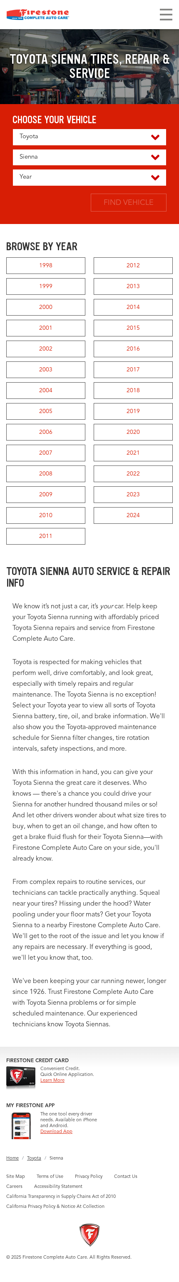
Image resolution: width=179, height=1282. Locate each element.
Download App (56, 1132)
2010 (45, 515)
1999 (45, 286)
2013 (133, 286)
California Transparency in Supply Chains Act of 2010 (61, 1197)
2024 (133, 515)
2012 (133, 266)
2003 (45, 370)
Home (12, 1158)
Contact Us (125, 1177)
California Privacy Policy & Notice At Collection (55, 1207)
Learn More (52, 1080)
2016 (133, 349)
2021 (133, 453)
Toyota (34, 1158)
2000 (45, 307)
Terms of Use (50, 1177)
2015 (133, 328)
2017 (133, 370)
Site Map (15, 1177)
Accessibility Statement (58, 1187)
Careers (14, 1187)
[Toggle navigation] (166, 14)
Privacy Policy (88, 1177)
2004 (45, 390)
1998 (45, 266)
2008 (45, 474)
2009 (45, 495)
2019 (133, 411)
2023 (133, 495)
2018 (133, 390)
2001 (45, 328)
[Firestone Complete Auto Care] (38, 14)
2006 (45, 432)
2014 (133, 307)
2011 (45, 536)
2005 (45, 411)
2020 (133, 432)
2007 (45, 453)
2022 (133, 474)
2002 (45, 349)
